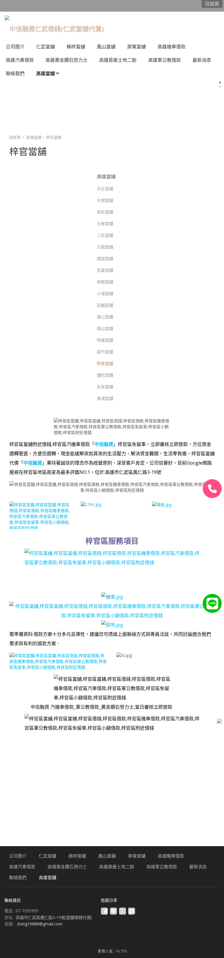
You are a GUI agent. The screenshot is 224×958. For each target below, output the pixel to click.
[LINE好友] (212, 603)
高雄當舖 (33, 137)
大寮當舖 (105, 223)
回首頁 (15, 137)
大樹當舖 (105, 200)
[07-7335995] (212, 488)
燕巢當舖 (105, 270)
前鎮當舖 (105, 305)
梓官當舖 (105, 363)
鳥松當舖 (105, 212)
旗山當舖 (105, 317)
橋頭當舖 (105, 258)
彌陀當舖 (105, 375)
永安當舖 (105, 386)
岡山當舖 (105, 328)
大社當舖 (105, 188)
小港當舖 (105, 293)
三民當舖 (105, 235)
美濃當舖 (105, 398)
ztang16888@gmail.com (39, 924)
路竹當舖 (105, 351)
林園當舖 (105, 282)
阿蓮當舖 (105, 340)
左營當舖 (105, 247)
